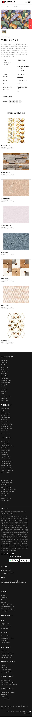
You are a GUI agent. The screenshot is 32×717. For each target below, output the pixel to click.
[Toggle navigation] (28, 1)
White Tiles (4, 398)
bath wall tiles (17, 540)
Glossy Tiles (4, 452)
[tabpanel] (16, 19)
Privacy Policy (26, 711)
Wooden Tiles (5, 433)
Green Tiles (4, 371)
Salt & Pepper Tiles (6, 428)
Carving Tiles (5, 441)
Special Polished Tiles (7, 491)
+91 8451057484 (7, 573)
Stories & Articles (6, 657)
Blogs (3, 665)
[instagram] (7, 554)
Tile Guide (4, 667)
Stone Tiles (4, 431)
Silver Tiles (4, 394)
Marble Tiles (4, 420)
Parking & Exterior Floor (8, 611)
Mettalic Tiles (5, 422)
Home (3, 7)
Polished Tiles (5, 472)
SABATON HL (5, 279)
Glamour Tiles (5, 450)
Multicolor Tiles (5, 382)
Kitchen (3, 595)
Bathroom (4, 598)
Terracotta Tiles (6, 396)
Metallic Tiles (5, 378)
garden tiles (12, 547)
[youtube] (13, 554)
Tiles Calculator (6, 670)
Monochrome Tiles (7, 424)
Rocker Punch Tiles (6, 482)
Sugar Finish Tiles (6, 498)
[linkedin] (10, 554)
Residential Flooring (7, 604)
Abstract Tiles (5, 408)
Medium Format (6, 626)
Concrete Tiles (5, 415)
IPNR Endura (4, 697)
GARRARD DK (5, 199)
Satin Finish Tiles (6, 487)
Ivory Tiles (4, 376)
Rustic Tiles (4, 485)
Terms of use (17, 711)
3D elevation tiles (22, 536)
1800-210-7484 (6, 570)
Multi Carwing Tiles (6, 468)
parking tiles (16, 545)
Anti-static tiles (6, 545)
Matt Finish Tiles (6, 463)
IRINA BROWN (5, 172)
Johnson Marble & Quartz (9, 684)
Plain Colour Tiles (6, 426)
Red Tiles (3, 391)
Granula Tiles (5, 454)
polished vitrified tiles (10, 541)
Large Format (5, 624)
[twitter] (5, 554)
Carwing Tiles (5, 443)
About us (4, 651)
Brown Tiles (4, 367)
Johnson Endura (6, 680)
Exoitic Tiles (4, 448)
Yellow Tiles (4, 400)
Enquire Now (30, 24)
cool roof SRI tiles (22, 543)
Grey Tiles (4, 374)
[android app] (14, 560)
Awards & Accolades (7, 653)
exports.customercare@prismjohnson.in (13, 583)
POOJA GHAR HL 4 (7, 145)
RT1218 (16, 7)
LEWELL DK (4, 252)
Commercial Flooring (7, 606)
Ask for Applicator (6, 672)
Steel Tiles (4, 496)
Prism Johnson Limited (8, 692)
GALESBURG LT (6, 226)
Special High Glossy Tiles (8, 489)
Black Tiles (4, 363)
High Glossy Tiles (6, 459)
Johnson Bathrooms (7, 682)
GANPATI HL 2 (5, 341)
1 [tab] (16, 27)
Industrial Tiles (5, 642)
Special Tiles (5, 494)
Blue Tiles (4, 365)
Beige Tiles (4, 360)
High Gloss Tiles (6, 457)
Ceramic (20, 77)
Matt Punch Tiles (6, 466)
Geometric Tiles (6, 417)
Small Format (5, 628)
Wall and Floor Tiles (7, 520)
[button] (25, 2)
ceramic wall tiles (10, 536)
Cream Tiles (4, 369)
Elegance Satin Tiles (7, 446)
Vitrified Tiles (5, 640)
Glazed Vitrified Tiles (7, 638)
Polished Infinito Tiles (7, 470)
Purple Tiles (4, 389)
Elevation (4, 602)
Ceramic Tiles (5, 636)
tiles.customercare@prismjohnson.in (12, 581)
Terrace (3, 600)
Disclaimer (27, 713)
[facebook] (2, 554)
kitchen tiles (8, 540)
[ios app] (25, 560)
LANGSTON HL (5, 306)
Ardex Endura (5, 699)
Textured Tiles (5, 500)
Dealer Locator (7, 615)
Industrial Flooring (6, 609)
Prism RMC (4, 694)
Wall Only (6, 89)
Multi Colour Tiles (6, 380)
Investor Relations (6, 655)
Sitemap (9, 711)
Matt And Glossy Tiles (7, 461)
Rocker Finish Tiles (6, 480)
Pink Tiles (3, 387)
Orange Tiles (5, 385)
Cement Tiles (5, 413)
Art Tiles (3, 411)
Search (9, 7)
